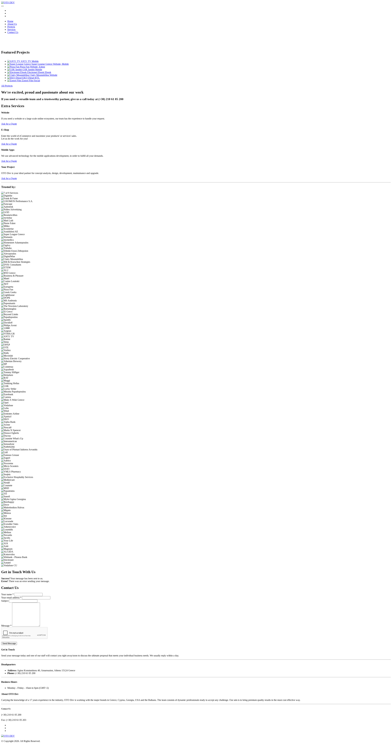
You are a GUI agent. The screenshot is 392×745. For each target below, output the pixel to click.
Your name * (7, 594)
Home (10, 21)
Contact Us (12, 32)
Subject (4, 601)
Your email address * (11, 597)
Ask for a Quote (9, 123)
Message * (6, 625)
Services (11, 29)
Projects (11, 26)
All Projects (7, 85)
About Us (12, 24)
